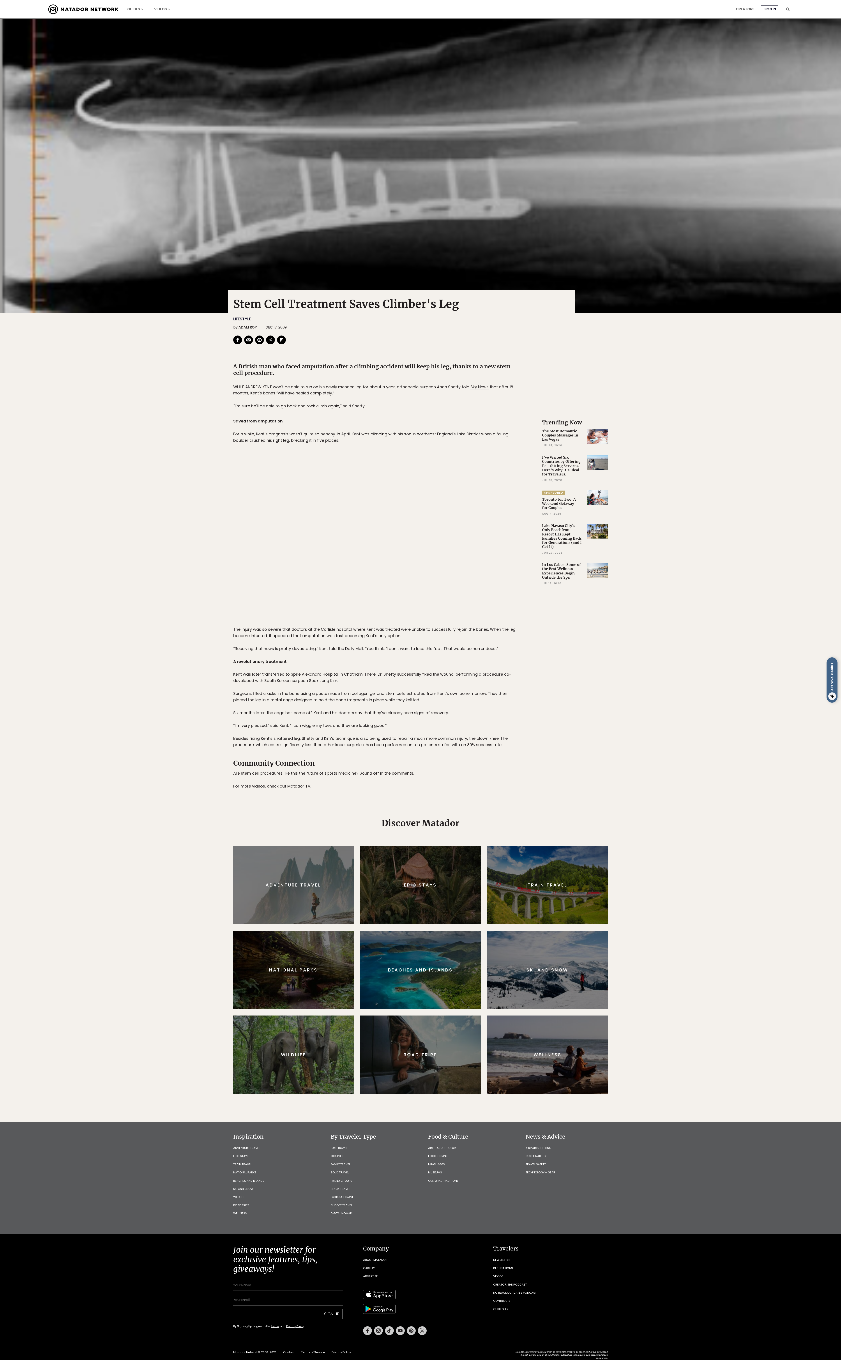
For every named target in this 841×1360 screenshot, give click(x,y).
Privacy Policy (447, 709)
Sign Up (464, 698)
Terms (426, 709)
